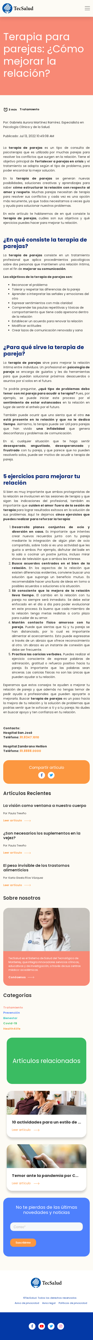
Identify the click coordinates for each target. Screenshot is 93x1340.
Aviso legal (49, 1303)
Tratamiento (13, 1007)
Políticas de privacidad (73, 1303)
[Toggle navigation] (87, 8)
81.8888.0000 (30, 751)
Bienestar (10, 1018)
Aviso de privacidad (27, 1303)
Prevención (11, 1013)
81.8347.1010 (29, 737)
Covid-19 (10, 1023)
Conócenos (17, 977)
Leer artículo (13, 820)
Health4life (11, 1029)
